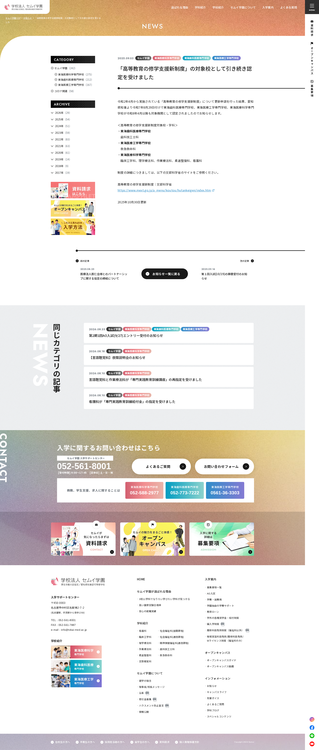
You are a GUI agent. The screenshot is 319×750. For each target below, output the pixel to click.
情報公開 (144, 712)
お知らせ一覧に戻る (166, 274)
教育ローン (213, 611)
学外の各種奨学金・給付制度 (223, 618)
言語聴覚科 (145, 661)
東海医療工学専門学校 (76, 85)
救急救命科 (166, 655)
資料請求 (164, 742)
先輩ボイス (213, 698)
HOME (141, 579)
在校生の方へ (62, 742)
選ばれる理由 (179, 7)
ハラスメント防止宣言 (151, 705)
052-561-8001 (67, 620)
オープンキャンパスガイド (221, 660)
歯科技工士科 (167, 649)
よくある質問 (288, 7)
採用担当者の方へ (115, 742)
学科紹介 (200, 7)
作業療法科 (145, 649)
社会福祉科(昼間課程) (172, 631)
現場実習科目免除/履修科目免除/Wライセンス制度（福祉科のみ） (225, 638)
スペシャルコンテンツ (219, 716)
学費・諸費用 (214, 599)
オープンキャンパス (217, 653)
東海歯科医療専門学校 (76, 79)
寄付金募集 (145, 699)
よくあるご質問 (215, 704)
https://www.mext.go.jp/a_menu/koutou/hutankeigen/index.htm (164, 190)
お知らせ (27, 17)
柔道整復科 (145, 655)
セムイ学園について (243, 7)
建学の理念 (145, 680)
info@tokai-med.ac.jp (74, 629)
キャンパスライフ (217, 692)
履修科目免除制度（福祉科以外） (225, 630)
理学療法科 (145, 643)
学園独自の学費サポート (220, 605)
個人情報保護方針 (189, 742)
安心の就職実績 (147, 611)
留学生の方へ (142, 742)
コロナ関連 (65, 91)
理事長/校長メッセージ (152, 687)
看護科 (142, 631)
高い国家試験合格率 (150, 605)
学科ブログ (213, 710)
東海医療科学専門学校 (76, 74)
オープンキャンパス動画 (220, 666)
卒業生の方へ (87, 742)
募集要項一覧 (214, 587)
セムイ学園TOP (13, 17)
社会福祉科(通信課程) (172, 637)
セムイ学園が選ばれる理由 (154, 591)
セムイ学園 (65, 68)
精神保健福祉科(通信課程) (174, 643)
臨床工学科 (145, 637)
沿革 (141, 693)
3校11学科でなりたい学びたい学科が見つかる (164, 599)
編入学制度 (213, 624)
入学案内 (268, 7)
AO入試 (211, 593)
